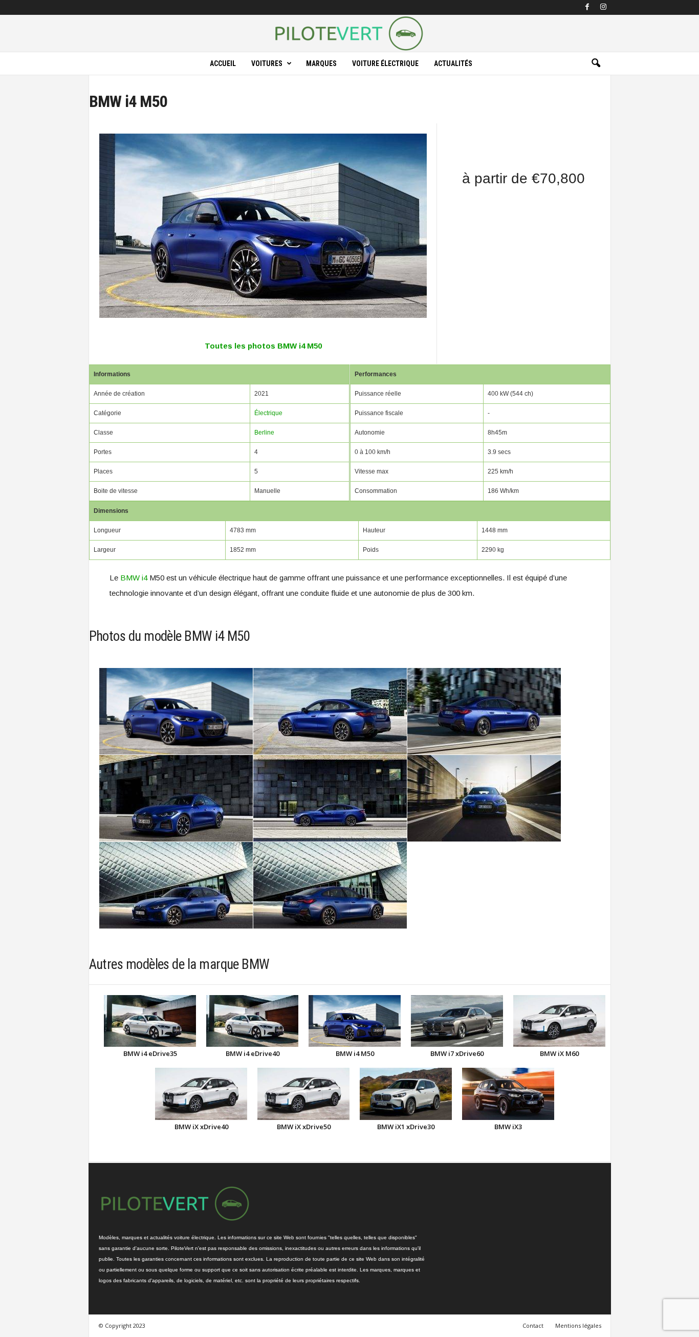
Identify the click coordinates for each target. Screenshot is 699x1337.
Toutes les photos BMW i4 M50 (263, 345)
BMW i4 (133, 577)
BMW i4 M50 (355, 1053)
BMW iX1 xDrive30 (405, 1126)
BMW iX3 (508, 1126)
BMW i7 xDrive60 (457, 1053)
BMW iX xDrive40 (201, 1126)
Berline (264, 432)
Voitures (266, 63)
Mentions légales (578, 1325)
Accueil (223, 63)
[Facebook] (587, 7)
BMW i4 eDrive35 (150, 1053)
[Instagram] (603, 7)
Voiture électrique (385, 63)
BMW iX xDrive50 (304, 1126)
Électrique (268, 413)
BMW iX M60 (559, 1053)
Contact (532, 1325)
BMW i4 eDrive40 (252, 1053)
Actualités (453, 63)
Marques (321, 63)
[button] (595, 63)
